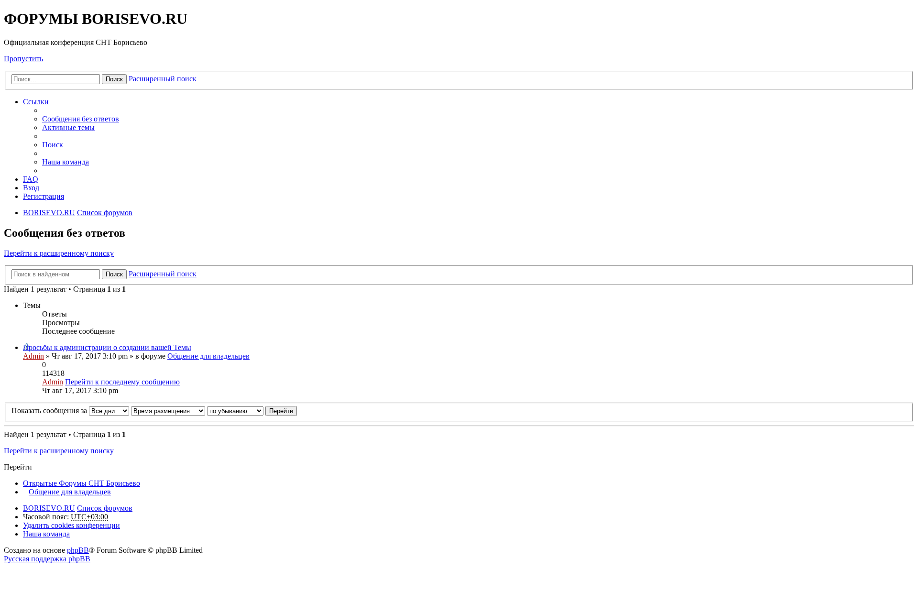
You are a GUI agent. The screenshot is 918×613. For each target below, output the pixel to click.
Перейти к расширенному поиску (59, 253)
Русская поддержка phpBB (47, 559)
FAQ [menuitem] (30, 179)
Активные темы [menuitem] (68, 127)
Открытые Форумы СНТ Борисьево (81, 483)
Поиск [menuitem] (52, 145)
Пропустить (23, 59)
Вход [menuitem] (31, 188)
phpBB (78, 550)
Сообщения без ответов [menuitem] (80, 119)
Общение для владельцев (208, 356)
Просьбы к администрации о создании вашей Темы (107, 347)
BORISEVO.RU (49, 508)
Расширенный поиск (163, 79)
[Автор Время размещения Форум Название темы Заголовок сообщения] (168, 410)
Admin (33, 356)
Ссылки (36, 102)
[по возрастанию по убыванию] (235, 410)
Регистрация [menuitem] (43, 196)
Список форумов (104, 508)
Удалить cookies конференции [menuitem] (71, 525)
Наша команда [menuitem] (65, 162)
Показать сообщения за (50, 410)
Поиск (114, 79)
